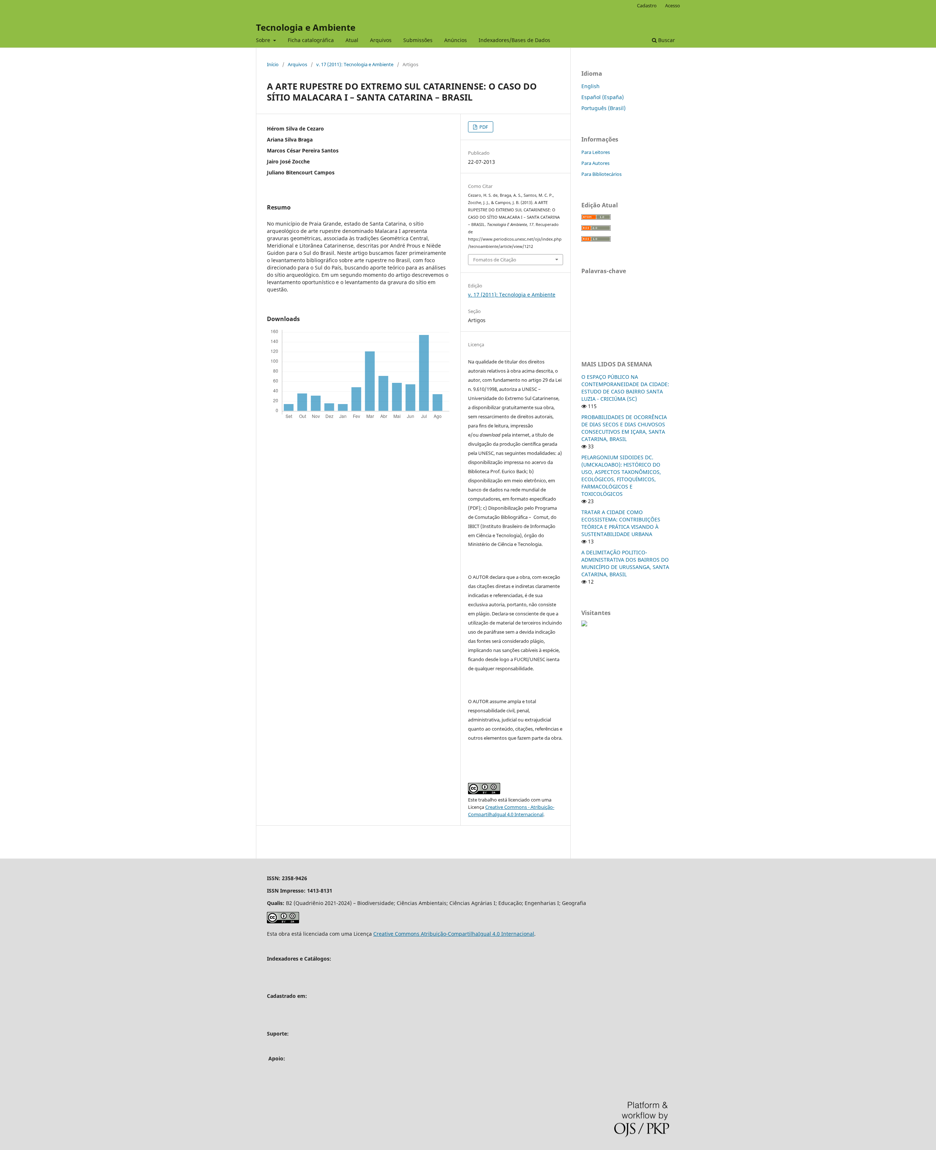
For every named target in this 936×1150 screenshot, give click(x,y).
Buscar (666, 40)
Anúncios (455, 40)
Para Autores (595, 163)
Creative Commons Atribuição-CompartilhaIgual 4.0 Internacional (453, 933)
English (590, 86)
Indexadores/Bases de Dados (514, 40)
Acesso (672, 5)
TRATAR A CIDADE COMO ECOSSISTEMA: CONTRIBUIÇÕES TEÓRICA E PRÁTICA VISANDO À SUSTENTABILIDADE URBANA (620, 523)
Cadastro (647, 5)
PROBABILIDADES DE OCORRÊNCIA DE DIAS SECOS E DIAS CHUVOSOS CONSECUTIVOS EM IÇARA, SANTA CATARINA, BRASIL (624, 428)
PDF (483, 127)
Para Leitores (595, 152)
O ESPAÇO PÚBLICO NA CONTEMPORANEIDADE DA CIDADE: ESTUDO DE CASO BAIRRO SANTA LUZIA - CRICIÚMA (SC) (625, 387)
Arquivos (381, 40)
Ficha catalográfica (311, 40)
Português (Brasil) (603, 108)
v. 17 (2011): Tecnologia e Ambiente (354, 64)
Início (273, 64)
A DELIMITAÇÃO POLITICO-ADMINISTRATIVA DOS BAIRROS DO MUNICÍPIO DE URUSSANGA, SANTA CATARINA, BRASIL (625, 563)
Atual (352, 40)
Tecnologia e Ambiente (305, 27)
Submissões (418, 40)
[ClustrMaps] (584, 624)
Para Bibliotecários (601, 174)
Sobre (264, 40)
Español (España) (602, 97)
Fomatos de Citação (494, 259)
